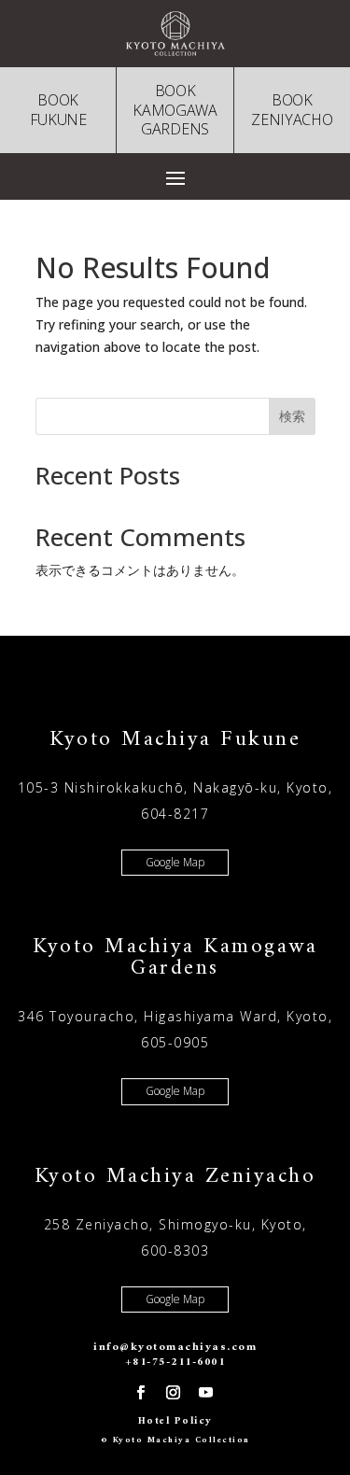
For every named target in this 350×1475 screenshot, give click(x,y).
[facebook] (140, 1393)
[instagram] (173, 1393)
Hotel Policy (175, 1421)
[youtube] (205, 1393)
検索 (292, 416)
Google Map (175, 862)
